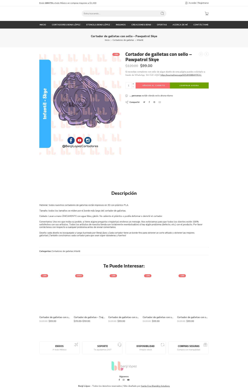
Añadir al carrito (154, 85)
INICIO (43, 24)
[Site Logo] (124, 365)
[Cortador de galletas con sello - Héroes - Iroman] (158, 293)
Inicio (107, 40)
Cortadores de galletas (123, 40)
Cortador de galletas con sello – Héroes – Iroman (158, 317)
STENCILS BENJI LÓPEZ (98, 24)
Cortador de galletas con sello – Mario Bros (193, 317)
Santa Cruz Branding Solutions (155, 386)
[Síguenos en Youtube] (128, 380)
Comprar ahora (189, 85)
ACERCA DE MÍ (180, 24)
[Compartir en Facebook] (149, 102)
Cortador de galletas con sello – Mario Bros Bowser (55, 317)
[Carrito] (207, 13)
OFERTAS (162, 24)
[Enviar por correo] (160, 102)
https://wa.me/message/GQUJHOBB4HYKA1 (181, 75)
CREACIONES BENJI (141, 24)
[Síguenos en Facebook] (119, 380)
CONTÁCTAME (201, 24)
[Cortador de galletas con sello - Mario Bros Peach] (124, 293)
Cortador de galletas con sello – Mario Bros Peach (124, 317)
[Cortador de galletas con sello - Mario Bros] (193, 293)
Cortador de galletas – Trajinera (89, 317)
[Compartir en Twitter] (144, 102)
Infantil (140, 40)
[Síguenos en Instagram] (123, 380)
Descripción (124, 193)
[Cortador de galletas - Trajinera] (89, 293)
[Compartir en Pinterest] (154, 102)
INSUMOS (121, 24)
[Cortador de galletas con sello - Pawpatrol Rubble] (201, 54)
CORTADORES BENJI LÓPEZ (66, 24)
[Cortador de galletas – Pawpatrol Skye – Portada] (80, 103)
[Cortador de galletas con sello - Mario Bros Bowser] (55, 293)
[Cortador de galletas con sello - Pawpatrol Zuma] (207, 54)
